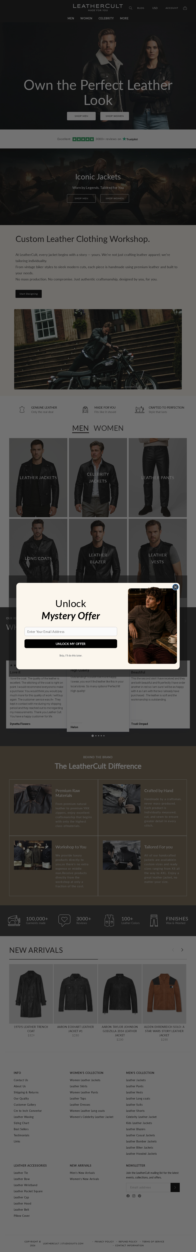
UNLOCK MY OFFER (71, 643)
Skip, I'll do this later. (70, 655)
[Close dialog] (175, 587)
